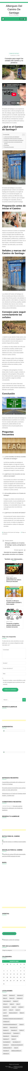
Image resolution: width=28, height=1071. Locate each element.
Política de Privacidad (14, 1064)
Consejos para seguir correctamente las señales (13, 142)
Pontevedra (14, 1030)
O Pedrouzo (6, 1021)
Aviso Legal (8, 1066)
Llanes (11, 1009)
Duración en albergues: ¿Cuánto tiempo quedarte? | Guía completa (14, 602)
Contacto (15, 1068)
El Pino (5, 1004)
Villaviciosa (6, 1053)
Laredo (14, 1007)
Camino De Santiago (14, 53)
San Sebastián (6, 1041)
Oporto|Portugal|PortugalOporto (10, 1024)
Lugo (5, 1012)
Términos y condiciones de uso (15, 1067)
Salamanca (6, 1039)
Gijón (18, 1004)
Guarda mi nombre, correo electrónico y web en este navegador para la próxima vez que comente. (14, 682)
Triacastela (6, 1050)
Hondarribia (6, 1007)
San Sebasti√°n (16, 1041)
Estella (12, 1004)
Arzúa (5, 995)
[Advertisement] (14, 36)
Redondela (6, 1036)
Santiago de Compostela (17, 1044)
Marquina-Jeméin (13, 1012)
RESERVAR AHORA (9, 933)
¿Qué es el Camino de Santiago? (11, 136)
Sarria (16, 1047)
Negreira (5, 1015)
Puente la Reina (7, 1033)
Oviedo (21, 1024)
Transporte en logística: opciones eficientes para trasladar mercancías (13, 625)
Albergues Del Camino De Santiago (14, 9)
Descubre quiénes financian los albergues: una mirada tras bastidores (12, 808)
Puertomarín (16, 1033)
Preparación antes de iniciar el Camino (13, 138)
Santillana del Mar (7, 1047)
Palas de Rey (13, 1027)
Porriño (22, 1030)
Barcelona (12, 995)
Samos (14, 1039)
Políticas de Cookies (18, 1066)
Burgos (12, 998)
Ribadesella (14, 1036)
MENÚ (21, 19)
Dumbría (15, 1001)
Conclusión (6, 145)
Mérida (22, 1012)
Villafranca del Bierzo (16, 1050)
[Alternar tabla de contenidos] (22, 135)
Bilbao (5, 998)
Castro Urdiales (7, 1001)
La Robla (20, 1007)
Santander (6, 1044)
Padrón (5, 1027)
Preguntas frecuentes (9, 147)
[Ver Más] (14, 740)
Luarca (18, 1009)
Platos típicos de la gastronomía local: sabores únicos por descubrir (13, 579)
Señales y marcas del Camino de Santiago (13, 140)
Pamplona (6, 1030)
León (5, 1009)
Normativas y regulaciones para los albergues (12, 1018)
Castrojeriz (19, 998)
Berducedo (20, 995)
